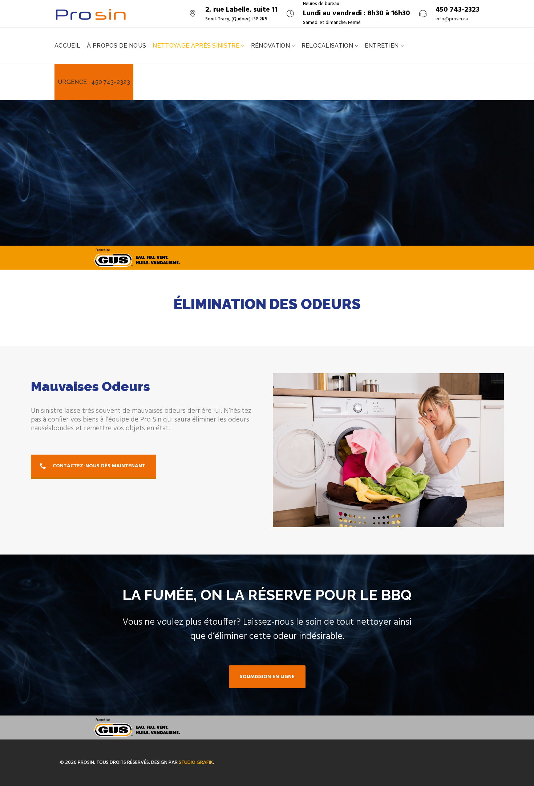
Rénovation (271, 45)
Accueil (67, 45)
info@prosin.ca (452, 19)
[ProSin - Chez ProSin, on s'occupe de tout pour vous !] (91, 13)
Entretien (382, 45)
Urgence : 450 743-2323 (94, 81)
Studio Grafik (196, 762)
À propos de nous (116, 45)
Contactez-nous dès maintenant (99, 466)
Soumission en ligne (267, 677)
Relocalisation (328, 45)
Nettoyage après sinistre (197, 45)
